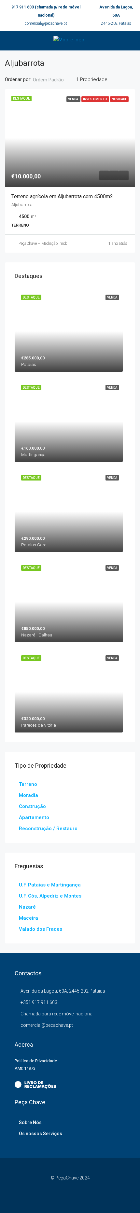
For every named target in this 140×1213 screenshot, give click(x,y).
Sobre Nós (30, 1122)
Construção (32, 806)
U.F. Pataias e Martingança (50, 885)
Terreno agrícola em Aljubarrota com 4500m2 (62, 196)
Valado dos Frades (40, 929)
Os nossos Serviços (40, 1133)
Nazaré (27, 907)
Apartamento (34, 817)
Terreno (28, 784)
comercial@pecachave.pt (46, 23)
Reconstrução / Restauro (48, 828)
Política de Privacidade (36, 1060)
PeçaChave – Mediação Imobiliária (48, 243)
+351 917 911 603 (39, 1002)
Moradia (28, 795)
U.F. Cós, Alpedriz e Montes (50, 896)
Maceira (28, 918)
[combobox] (54, 80)
